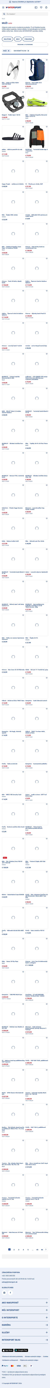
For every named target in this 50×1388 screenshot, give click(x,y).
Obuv (18, 39)
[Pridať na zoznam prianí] (23, 60)
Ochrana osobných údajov (33, 1356)
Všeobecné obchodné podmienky (12, 1356)
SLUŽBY (6, 1332)
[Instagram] (4, 1292)
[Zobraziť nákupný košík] (46, 7)
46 (42, 1249)
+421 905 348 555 (8, 1276)
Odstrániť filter (20, 51)
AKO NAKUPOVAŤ (10, 1302)
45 (37, 1249)
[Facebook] (10, 1292)
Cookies (45, 1356)
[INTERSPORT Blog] (25, 1340)
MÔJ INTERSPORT (10, 1310)
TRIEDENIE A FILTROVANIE (25, 44)
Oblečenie (7, 39)
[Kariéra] (25, 1325)
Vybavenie (28, 39)
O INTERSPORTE (10, 1317)
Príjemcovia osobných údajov (29, 1360)
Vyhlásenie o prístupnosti (10, 1360)
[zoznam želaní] (41, 7)
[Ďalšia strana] (45, 1249)
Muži (5, 51)
